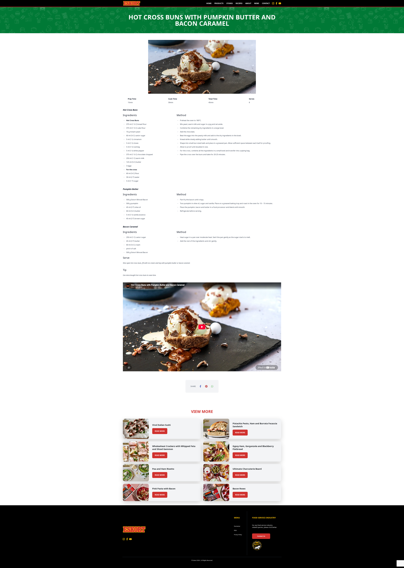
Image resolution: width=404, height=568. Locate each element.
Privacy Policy (238, 535)
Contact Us (261, 536)
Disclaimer (237, 526)
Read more (160, 431)
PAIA (235, 530)
